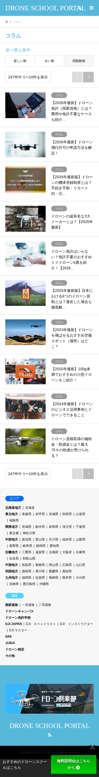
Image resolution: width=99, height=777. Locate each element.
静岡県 (41, 546)
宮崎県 (14, 584)
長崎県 (53, 577)
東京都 (14, 533)
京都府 (53, 552)
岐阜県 (27, 546)
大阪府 (67, 552)
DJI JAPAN (13, 624)
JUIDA (10, 643)
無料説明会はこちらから (73, 764)
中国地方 (11, 565)
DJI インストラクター (76, 624)
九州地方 (11, 577)
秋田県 (67, 514)
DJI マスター (18, 630)
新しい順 (20, 61)
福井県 (67, 539)
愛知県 (54, 546)
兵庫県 (80, 552)
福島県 (14, 520)
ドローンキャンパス (19, 611)
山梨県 (80, 539)
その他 (10, 656)
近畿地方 (11, 552)
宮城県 (53, 514)
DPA (8, 636)
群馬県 (53, 527)
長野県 (14, 546)
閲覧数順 (79, 61)
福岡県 (26, 577)
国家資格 (11, 605)
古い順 (49, 61)
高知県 (67, 571)
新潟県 (26, 539)
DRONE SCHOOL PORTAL (50, 726)
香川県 (40, 571)
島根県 (40, 565)
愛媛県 (53, 571)
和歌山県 (29, 558)
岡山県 (53, 565)
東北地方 (11, 514)
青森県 (26, 514)
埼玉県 (67, 527)
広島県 (67, 565)
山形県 (80, 514)
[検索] (79, 8)
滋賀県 (40, 552)
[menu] (91, 8)
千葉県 (80, 527)
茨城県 (26, 527)
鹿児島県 (29, 584)
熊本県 (67, 577)
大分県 (80, 577)
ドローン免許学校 (18, 617)
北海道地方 (13, 508)
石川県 (53, 539)
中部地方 (11, 539)
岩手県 (40, 514)
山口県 (80, 565)
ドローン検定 (14, 649)
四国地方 (11, 571)
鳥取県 (26, 565)
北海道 (30, 508)
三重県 (26, 552)
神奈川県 (29, 533)
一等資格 (28, 605)
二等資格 (45, 605)
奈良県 (14, 558)
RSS (49, 735)
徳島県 (26, 571)
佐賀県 (40, 577)
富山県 (40, 539)
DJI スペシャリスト (41, 624)
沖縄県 (44, 584)
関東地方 (11, 527)
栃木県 (40, 527)
